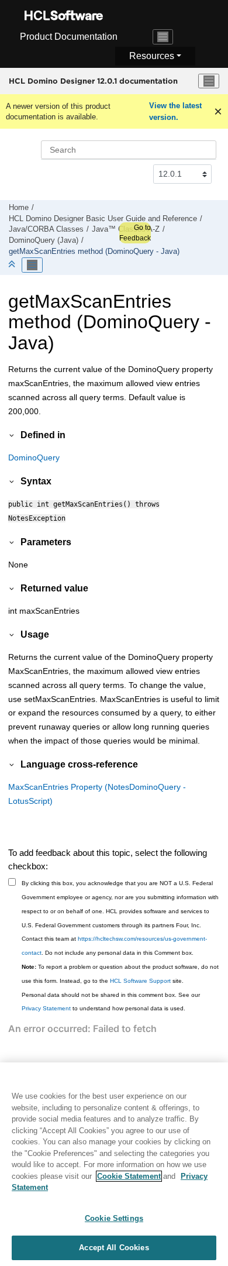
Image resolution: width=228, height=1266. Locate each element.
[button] (12, 434)
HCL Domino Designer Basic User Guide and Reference (103, 219)
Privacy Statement (46, 1008)
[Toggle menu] (208, 81)
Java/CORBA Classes (46, 229)
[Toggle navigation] (163, 36)
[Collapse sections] (13, 264)
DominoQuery (34, 457)
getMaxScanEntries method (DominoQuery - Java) (94, 251)
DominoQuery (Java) (43, 240)
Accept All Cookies (113, 1247)
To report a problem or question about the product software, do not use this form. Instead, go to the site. (120, 974)
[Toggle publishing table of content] (32, 265)
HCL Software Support (140, 981)
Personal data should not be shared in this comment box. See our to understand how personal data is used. (111, 1002)
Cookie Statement (129, 1176)
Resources (151, 56)
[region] (114, 1164)
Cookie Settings (114, 1218)
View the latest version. (175, 111)
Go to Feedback (135, 232)
